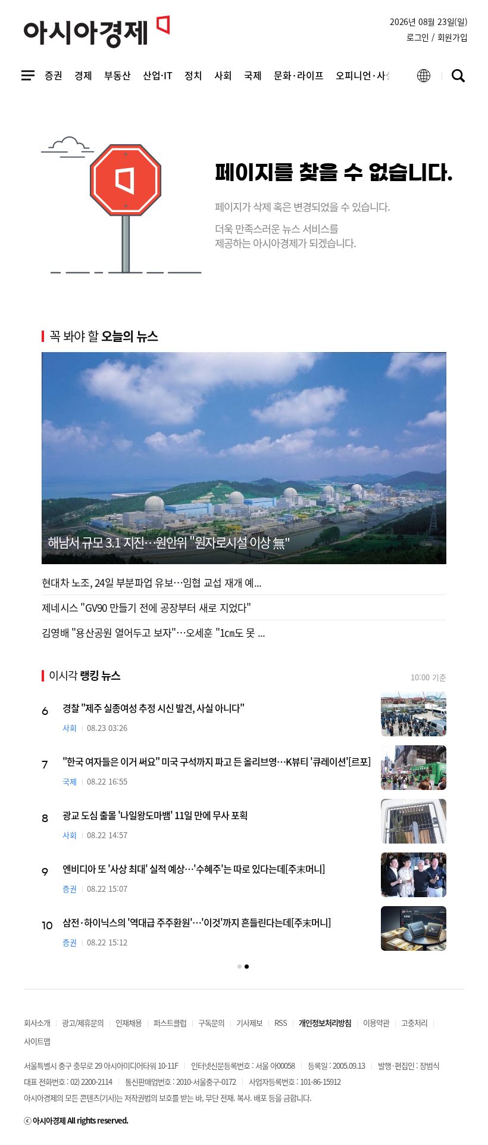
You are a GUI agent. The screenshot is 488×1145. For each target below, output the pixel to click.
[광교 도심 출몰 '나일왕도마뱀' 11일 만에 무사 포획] (413, 821)
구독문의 (211, 1022)
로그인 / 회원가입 (437, 37)
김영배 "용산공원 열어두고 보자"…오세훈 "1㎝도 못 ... (153, 632)
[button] (239, 966)
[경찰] (413, 714)
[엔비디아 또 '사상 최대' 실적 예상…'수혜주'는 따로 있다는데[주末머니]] (413, 874)
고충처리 (414, 1022)
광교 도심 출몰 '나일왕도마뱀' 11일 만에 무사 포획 (155, 815)
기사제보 (249, 1022)
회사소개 (37, 1022)
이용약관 (376, 1022)
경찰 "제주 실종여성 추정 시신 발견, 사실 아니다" (153, 708)
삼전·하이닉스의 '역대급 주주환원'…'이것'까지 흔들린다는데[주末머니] (196, 922)
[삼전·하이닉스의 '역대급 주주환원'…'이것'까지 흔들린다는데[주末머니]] (413, 928)
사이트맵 (37, 1041)
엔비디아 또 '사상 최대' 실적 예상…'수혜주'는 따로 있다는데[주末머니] (193, 868)
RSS (280, 1022)
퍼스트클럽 (170, 1022)
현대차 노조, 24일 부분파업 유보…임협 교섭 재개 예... (151, 582)
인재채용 (128, 1022)
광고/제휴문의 (83, 1022)
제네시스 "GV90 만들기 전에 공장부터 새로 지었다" (146, 607)
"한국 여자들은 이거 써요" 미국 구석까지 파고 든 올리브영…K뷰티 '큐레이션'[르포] (216, 761)
